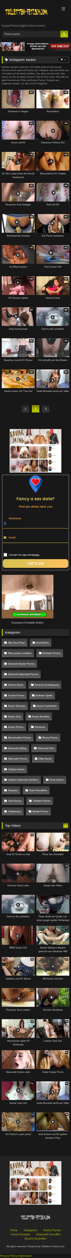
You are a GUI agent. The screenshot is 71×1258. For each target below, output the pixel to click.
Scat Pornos (14, 800)
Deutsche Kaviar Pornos (21, 663)
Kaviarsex (40, 727)
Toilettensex (14, 811)
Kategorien (30, 1230)
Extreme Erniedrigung (47, 684)
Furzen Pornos (16, 695)
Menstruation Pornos (19, 737)
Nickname (15, 518)
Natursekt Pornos (17, 758)
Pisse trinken (57, 779)
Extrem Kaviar (15, 684)
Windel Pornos (40, 811)
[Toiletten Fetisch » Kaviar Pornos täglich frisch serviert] (29, 12)
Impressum (25, 1255)
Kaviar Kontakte (40, 716)
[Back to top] (60, 1247)
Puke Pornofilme (38, 790)
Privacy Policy (8, 1255)
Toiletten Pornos (41, 800)
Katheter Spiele (44, 695)
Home (14, 1230)
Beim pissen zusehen (19, 653)
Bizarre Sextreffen (36, 1238)
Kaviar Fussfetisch (47, 705)
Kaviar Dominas (16, 705)
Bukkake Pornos (51, 653)
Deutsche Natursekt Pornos (23, 674)
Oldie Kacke (45, 758)
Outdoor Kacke (16, 769)
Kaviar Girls (14, 716)
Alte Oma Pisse (16, 642)
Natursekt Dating (17, 748)
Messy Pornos (50, 737)
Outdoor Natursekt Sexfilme (23, 779)
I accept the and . (24, 554)
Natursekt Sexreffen (48, 1234)
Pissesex (13, 790)
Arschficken (42, 642)
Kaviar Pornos (15, 727)
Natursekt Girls (46, 748)
